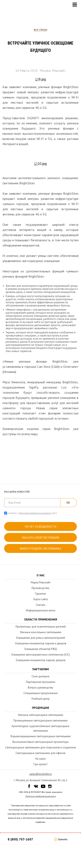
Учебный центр (40, 699)
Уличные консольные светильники (40, 632)
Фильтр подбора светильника (40, 548)
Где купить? (40, 764)
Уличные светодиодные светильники (40, 715)
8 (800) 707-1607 (20, 839)
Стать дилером (40, 676)
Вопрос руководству (40, 687)
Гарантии (40, 593)
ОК (68, 502)
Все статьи (40, 29)
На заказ (40, 758)
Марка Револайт (40, 582)
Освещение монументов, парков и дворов (40, 643)
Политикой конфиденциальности (35, 513)
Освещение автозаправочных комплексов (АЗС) (40, 654)
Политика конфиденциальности (40, 796)
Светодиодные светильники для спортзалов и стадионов (40, 747)
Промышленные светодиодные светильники (41, 720)
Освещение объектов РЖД (40, 649)
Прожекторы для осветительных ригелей (41, 626)
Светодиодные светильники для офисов (40, 753)
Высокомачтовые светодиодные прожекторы (40, 742)
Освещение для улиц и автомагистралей (40, 638)
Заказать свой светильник (40, 537)
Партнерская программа (40, 682)
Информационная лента (40, 610)
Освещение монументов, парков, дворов (40, 660)
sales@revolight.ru (40, 774)
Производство (40, 588)
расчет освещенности (40, 526)
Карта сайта (40, 599)
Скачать (40, 605)
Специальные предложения (40, 693)
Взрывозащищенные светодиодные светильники (41, 736)
